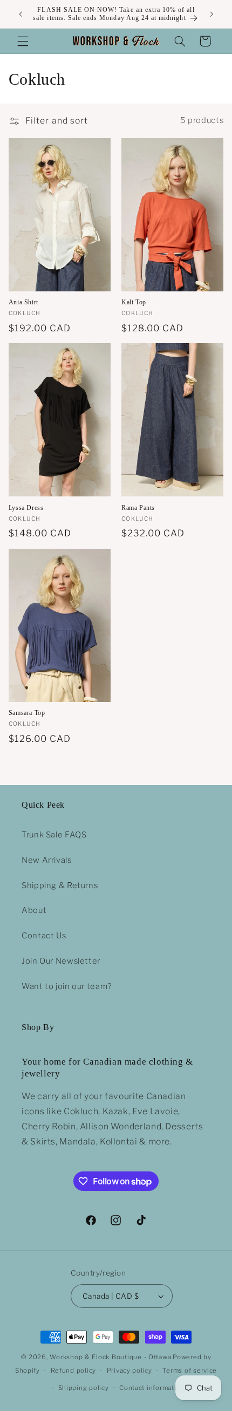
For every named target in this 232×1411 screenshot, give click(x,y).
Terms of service (189, 1370)
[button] (22, 41)
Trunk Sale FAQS (54, 835)
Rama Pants (138, 508)
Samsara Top (27, 713)
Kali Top (133, 302)
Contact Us (44, 935)
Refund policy (74, 1370)
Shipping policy (83, 1388)
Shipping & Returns (60, 885)
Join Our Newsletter (61, 961)
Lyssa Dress (26, 508)
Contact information (152, 1388)
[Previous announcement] (20, 14)
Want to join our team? (67, 986)
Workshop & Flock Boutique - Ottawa (110, 1357)
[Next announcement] (211, 14)
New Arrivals (47, 860)
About (34, 910)
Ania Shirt (23, 302)
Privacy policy (129, 1370)
